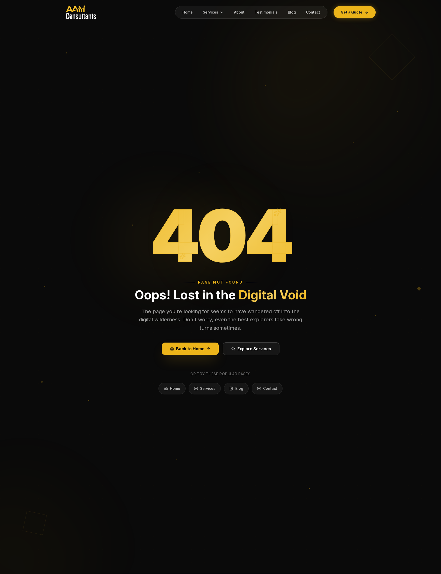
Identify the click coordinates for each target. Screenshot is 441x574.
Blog (292, 12)
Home (187, 12)
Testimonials (266, 12)
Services (210, 12)
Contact (313, 12)
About (239, 12)
